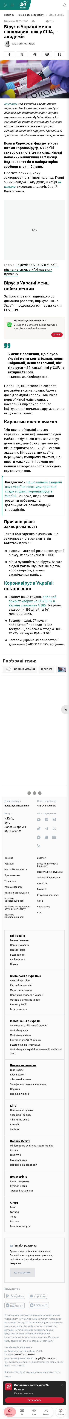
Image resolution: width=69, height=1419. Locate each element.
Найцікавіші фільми (21, 1110)
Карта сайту (43, 907)
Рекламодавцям (13, 887)
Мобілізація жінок (20, 1035)
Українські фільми (20, 1114)
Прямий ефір (17, 949)
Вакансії (41, 889)
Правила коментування (50, 872)
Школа (14, 1150)
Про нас (8, 858)
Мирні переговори (21, 990)
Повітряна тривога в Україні (26, 994)
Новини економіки (23, 1065)
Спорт (14, 1202)
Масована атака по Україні (25, 999)
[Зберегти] (59, 54)
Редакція (9, 864)
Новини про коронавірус (31, 15)
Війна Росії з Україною (25, 976)
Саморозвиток (18, 1159)
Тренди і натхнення (21, 1190)
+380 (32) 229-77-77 (25, 1354)
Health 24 (9, 15)
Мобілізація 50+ (19, 1030)
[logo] (23, 4)
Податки (15, 1088)
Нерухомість (18, 1176)
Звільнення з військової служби (28, 1025)
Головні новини (19, 940)
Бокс (12, 1207)
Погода (14, 964)
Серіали (14, 1129)
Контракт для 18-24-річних (25, 1040)
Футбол (14, 1211)
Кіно (13, 1105)
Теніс (13, 1216)
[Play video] (34, 78)
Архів (40, 901)
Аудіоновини (17, 959)
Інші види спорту (20, 1226)
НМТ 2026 (15, 1155)
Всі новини (17, 935)
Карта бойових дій (21, 985)
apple (39, 1296)
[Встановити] (34, 1393)
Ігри (39, 912)
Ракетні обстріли (20, 980)
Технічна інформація (48, 878)
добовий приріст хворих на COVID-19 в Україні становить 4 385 (32, 601)
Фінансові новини (20, 1079)
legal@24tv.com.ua (46, 1358)
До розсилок (22, 1272)
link (38, 819)
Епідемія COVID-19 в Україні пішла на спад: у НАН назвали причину (31, 269)
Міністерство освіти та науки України (31, 1145)
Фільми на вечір (19, 1119)
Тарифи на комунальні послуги (28, 1084)
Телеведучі (10, 881)
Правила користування (17, 893)
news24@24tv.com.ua (16, 805)
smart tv (14, 1305)
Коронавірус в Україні (28, 583)
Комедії (14, 1124)
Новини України (19, 945)
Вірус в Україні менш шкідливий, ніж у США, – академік (56, 15)
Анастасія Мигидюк (23, 44)
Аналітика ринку (19, 1181)
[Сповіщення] (65, 5)
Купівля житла (18, 1185)
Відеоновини (17, 954)
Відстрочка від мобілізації (25, 1044)
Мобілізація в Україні (25, 1021)
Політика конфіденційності (14, 900)
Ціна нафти (16, 1069)
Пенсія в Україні (19, 1093)
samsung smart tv (39, 1305)
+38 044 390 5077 (46, 805)
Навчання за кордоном (23, 1164)
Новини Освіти (20, 1141)
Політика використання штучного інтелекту (17, 908)
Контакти (42, 883)
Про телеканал (12, 875)
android (14, 1296)
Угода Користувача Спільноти (47, 865)
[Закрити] (62, 1385)
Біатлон (14, 1221)
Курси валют (17, 1074)
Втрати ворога (18, 1009)
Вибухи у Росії (18, 1004)
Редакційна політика (15, 870)
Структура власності (48, 895)
